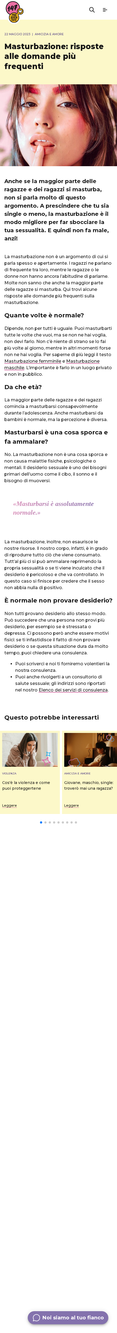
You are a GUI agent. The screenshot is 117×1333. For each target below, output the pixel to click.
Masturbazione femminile (32, 361)
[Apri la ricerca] (92, 9)
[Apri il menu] (105, 9)
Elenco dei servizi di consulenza (73, 690)
